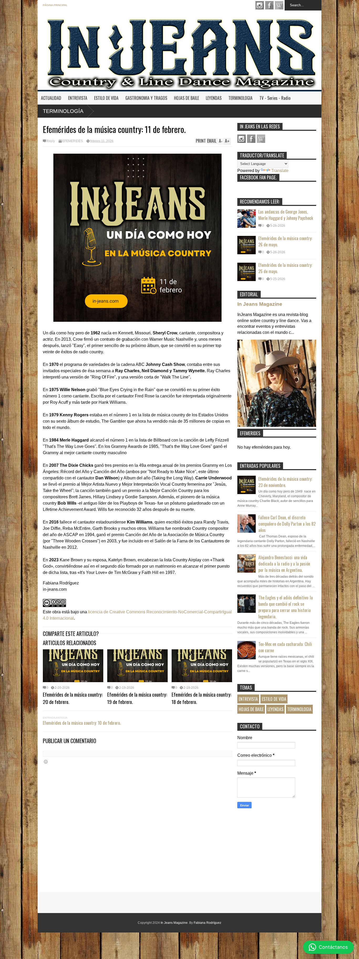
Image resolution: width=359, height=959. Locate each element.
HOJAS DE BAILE (186, 98)
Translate (280, 170)
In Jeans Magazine (259, 304)
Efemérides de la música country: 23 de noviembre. (285, 482)
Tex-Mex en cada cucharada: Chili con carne (285, 647)
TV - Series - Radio (274, 98)
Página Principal (55, 5)
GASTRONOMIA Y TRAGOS (146, 98)
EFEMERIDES (72, 141)
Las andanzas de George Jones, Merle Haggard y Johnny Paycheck (285, 215)
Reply (51, 141)
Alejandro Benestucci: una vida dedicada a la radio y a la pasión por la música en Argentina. (284, 563)
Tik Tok (279, 5)
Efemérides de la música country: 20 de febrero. (73, 698)
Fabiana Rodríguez (207, 923)
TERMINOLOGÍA (63, 111)
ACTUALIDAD (51, 98)
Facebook (269, 5)
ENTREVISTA (77, 98)
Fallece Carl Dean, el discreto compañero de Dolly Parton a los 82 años (287, 523)
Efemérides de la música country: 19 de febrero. (137, 698)
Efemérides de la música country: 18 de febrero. (202, 698)
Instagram (259, 5)
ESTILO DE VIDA (106, 98)
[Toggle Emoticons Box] (46, 761)
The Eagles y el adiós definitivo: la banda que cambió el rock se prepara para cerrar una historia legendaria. (285, 607)
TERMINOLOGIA (240, 98)
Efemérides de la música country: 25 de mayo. (285, 268)
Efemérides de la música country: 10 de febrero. (82, 723)
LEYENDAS (214, 98)
